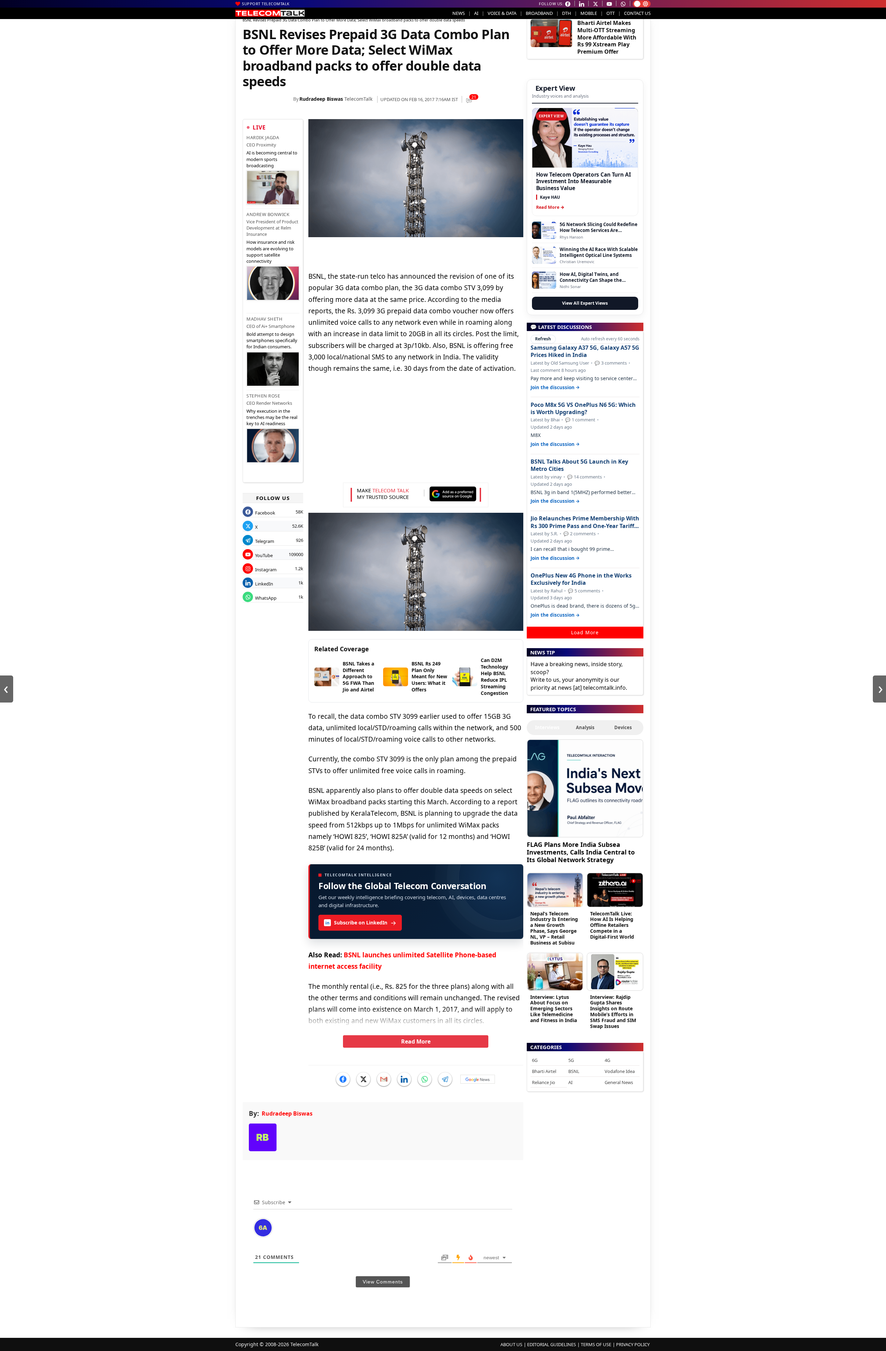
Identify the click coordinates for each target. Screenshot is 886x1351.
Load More (585, 632)
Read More (416, 1041)
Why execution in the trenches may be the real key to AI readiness (271, 417)
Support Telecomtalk (266, 3)
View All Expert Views (585, 303)
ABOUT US (511, 1344)
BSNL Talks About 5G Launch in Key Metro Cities (579, 465)
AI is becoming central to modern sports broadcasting (271, 159)
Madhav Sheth (264, 319)
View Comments (383, 1282)
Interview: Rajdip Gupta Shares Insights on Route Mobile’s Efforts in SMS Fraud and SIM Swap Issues (613, 1011)
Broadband (539, 13)
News (458, 13)
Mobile (588, 13)
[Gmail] (384, 1079)
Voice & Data (502, 13)
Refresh (543, 339)
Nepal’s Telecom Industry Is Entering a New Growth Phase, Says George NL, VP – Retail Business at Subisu (554, 928)
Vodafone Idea (620, 1071)
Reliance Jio (543, 1082)
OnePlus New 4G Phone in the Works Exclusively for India (581, 579)
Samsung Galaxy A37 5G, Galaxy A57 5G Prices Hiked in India (585, 351)
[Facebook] (343, 1079)
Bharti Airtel (544, 1071)
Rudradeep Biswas (321, 99)
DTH (566, 13)
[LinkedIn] (404, 1079)
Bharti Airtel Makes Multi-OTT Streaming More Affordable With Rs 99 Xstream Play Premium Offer (606, 37)
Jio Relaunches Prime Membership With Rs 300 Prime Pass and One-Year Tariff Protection (585, 522)
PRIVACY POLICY (633, 1344)
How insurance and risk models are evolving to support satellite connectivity (270, 251)
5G (571, 1060)
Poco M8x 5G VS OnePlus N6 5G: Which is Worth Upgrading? (583, 408)
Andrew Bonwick (267, 214)
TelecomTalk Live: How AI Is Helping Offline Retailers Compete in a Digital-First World (612, 925)
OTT (610, 13)
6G (534, 1060)
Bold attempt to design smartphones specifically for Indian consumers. (271, 340)
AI (476, 13)
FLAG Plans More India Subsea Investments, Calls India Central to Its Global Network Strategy (581, 852)
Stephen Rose (263, 396)
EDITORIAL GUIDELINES (551, 1344)
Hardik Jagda (262, 137)
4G (607, 1060)
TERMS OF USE (596, 1344)
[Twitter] (363, 1079)
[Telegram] (445, 1079)
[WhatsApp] (425, 1079)
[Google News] (477, 1079)
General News (619, 1082)
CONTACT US (637, 13)
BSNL (573, 1071)
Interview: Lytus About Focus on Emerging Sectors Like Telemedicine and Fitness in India (553, 1008)
